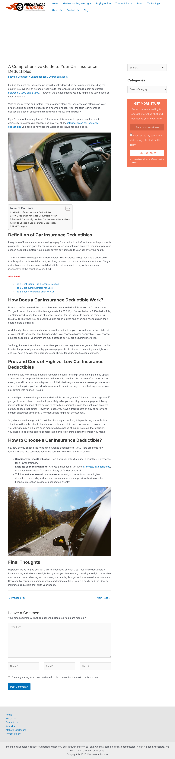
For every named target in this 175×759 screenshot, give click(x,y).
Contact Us (73, 10)
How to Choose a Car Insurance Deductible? (34, 223)
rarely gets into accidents (96, 466)
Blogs (87, 10)
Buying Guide (103, 3)
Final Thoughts (19, 226)
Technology (153, 3)
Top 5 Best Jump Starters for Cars (34, 287)
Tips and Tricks (123, 3)
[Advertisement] (87, 34)
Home (55, 3)
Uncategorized (38, 76)
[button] (90, 3)
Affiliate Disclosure (15, 730)
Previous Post (17, 597)
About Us (57, 10)
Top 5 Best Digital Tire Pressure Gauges (37, 284)
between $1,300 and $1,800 (23, 92)
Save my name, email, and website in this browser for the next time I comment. (55, 677)
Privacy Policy (13, 734)
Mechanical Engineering (76, 3)
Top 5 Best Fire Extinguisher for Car (34, 291)
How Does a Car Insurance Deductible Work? (34, 215)
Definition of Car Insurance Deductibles (31, 212)
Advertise (10, 726)
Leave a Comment (18, 76)
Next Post (104, 597)
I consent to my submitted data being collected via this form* (146, 140)
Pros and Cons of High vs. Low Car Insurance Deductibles (41, 219)
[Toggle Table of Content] (66, 208)
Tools (140, 3)
